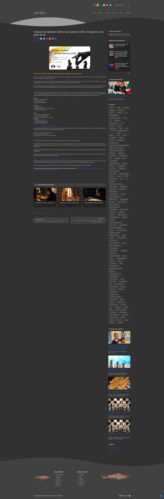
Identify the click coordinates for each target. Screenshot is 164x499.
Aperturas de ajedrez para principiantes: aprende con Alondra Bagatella (118, 370)
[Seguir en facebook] (94, 5)
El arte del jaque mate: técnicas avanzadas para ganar (119, 413)
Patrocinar (113, 12)
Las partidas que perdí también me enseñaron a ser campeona (117, 96)
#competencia (53, 213)
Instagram (81, 481)
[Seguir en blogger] (129, 495)
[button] (41, 39)
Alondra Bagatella (114, 449)
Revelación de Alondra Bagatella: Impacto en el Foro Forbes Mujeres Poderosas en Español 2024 (121, 54)
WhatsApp (81, 483)
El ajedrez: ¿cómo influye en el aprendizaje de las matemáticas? (118, 391)
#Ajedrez (42, 213)
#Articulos (47, 213)
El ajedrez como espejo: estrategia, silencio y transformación (100, 202)
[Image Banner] (42, 476)
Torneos (107, 12)
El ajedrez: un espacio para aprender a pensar (118, 434)
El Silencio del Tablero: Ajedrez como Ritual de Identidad (49, 202)
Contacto (128, 12)
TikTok (80, 477)
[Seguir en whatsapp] (104, 5)
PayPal (80, 485)
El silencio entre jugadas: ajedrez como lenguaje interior (75, 202)
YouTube (81, 479)
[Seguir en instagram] (97, 5)
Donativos (121, 12)
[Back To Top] (161, 496)
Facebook (81, 475)
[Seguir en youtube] (107, 5)
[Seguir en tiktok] (101, 5)
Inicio (95, 12)
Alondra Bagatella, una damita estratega (121, 45)
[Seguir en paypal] (110, 5)
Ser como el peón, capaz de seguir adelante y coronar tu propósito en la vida (122, 66)
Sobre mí (101, 12)
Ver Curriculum (114, 447)
